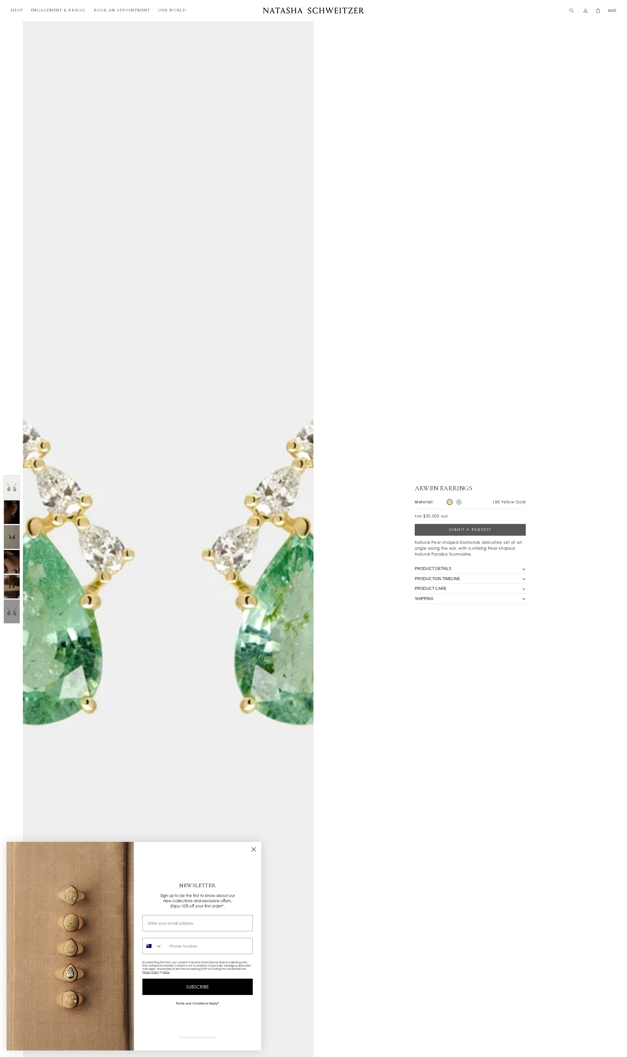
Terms (166, 972)
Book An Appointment (122, 10)
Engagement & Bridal (58, 10)
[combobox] (154, 946)
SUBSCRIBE (197, 986)
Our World (172, 10)
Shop (16, 10)
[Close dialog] (254, 849)
